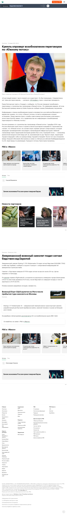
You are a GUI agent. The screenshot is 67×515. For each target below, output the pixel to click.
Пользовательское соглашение (10, 502)
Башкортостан (5, 445)
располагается (26, 316)
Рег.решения (37, 428)
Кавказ (3, 468)
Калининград (5, 450)
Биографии (4, 422)
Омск (3, 443)
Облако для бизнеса (38, 420)
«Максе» (27, 321)
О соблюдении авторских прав (10, 500)
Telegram (20, 414)
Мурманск (4, 472)
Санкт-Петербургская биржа (26, 494)
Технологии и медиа (5, 417)
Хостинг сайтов (37, 426)
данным (6, 277)
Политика (4, 43)
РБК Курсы (36, 435)
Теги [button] (8, 175)
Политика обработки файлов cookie (11, 506)
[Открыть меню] (64, 2)
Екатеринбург (5, 439)
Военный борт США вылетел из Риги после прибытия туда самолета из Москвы (22, 293)
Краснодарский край (5, 452)
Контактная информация (39, 411)
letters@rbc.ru (23, 490)
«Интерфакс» (34, 100)
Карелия (4, 470)
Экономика (4, 411)
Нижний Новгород (4, 456)
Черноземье (5, 466)
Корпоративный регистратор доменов (40, 423)
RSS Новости (21, 434)
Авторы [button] (4, 175)
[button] (11, 160)
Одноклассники (21, 412)
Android (51, 411)
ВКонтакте (20, 410)
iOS (50, 409)
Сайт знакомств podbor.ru (40, 432)
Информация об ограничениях (10, 498)
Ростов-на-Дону (5, 460)
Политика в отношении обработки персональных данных (16, 504)
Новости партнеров (11, 204)
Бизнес (3, 415)
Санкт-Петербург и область (5, 436)
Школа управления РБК (39, 437)
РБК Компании (37, 434)
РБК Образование (5, 426)
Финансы (4, 420)
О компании (36, 409)
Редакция (36, 413)
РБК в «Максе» (9, 147)
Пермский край (5, 458)
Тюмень (4, 464)
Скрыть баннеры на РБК (22, 422)
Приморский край (5, 475)
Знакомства (36, 430)
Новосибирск (5, 441)
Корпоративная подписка (21, 428)
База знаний (5, 424)
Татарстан (4, 462)
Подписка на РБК (22, 425)
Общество (4, 413)
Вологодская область (5, 447)
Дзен (19, 416)
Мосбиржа (16, 494)
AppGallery (51, 413)
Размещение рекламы (39, 415)
